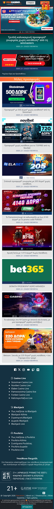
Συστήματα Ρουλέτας (21, 443)
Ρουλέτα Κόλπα (18, 440)
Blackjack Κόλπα (19, 414)
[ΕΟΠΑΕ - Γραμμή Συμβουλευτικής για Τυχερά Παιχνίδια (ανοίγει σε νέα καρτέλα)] (34, 488)
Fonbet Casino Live (20, 394)
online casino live (18, 4)
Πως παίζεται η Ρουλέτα (23, 437)
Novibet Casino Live (21, 385)
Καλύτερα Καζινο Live (21, 398)
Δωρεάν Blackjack (19, 420)
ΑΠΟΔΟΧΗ (27, 506)
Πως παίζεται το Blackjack (24, 411)
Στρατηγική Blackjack (21, 417)
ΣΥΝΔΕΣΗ (30, 3)
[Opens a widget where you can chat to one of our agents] (42, 503)
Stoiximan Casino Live (22, 382)
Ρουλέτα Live (17, 449)
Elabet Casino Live (20, 388)
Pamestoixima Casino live (23, 391)
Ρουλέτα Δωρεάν (19, 446)
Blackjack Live (18, 423)
